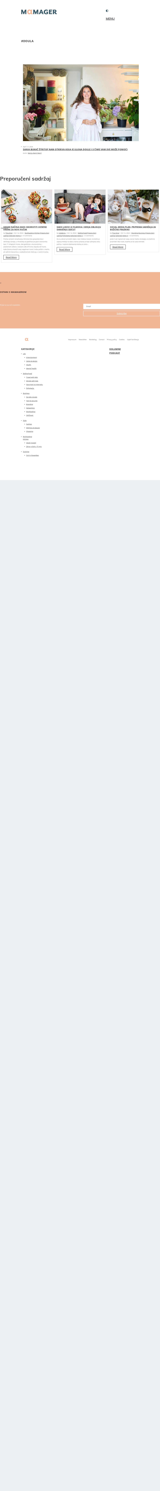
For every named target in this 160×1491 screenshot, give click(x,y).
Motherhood (82, 233)
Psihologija (66, 236)
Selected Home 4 (122, 236)
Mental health (31, 368)
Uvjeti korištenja (133, 340)
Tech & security (31, 401)
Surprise (26, 452)
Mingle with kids (32, 381)
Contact (101, 340)
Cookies (122, 340)
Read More (11, 257)
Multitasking (30, 412)
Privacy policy (112, 340)
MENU (110, 18)
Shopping (29, 431)
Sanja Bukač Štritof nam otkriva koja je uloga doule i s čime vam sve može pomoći (75, 149)
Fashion (29, 424)
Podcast (114, 352)
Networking (30, 408)
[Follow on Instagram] (118, 468)
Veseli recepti (31, 443)
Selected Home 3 (15, 236)
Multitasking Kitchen (32, 233)
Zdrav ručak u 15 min (34, 447)
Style (24, 421)
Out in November (32, 455)
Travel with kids (32, 377)
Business (142, 233)
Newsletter (83, 340)
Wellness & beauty (33, 428)
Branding (134, 233)
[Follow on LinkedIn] (127, 468)
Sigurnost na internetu (34, 385)
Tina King (9, 233)
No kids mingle (31, 397)
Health (28, 365)
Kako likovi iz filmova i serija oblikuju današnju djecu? (79, 228)
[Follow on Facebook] (122, 468)
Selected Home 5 (77, 236)
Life (24, 354)
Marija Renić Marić (35, 153)
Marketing (93, 340)
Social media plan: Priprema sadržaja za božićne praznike (133, 228)
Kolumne (115, 349)
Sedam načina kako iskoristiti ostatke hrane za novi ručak (25, 228)
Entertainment (31, 357)
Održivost (29, 415)
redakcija (62, 233)
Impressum (72, 340)
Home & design (31, 361)
